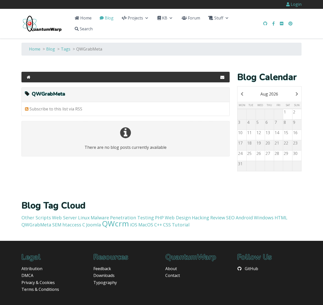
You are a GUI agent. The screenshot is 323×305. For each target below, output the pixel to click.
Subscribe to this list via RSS (56, 109)
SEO (230, 218)
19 (258, 143)
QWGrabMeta (36, 225)
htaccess (71, 225)
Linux (84, 218)
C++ (158, 225)
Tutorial (181, 225)
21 (277, 143)
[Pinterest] (290, 23)
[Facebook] (273, 23)
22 (286, 143)
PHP (159, 218)
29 (286, 153)
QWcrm (115, 223)
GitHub (251, 268)
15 (286, 132)
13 (267, 132)
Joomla (93, 225)
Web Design (178, 218)
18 (249, 143)
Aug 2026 (269, 94)
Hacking (200, 218)
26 (258, 153)
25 (249, 153)
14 (277, 132)
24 (240, 153)
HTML (281, 218)
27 (267, 153)
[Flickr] (281, 23)
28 (277, 153)
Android (244, 218)
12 (258, 132)
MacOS (145, 225)
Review (217, 218)
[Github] (265, 23)
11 (249, 132)
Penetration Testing (132, 218)
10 (240, 132)
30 (295, 153)
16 (295, 132)
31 (240, 164)
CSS (167, 225)
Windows (264, 218)
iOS (133, 225)
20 (267, 143)
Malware (100, 218)
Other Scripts (36, 218)
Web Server (64, 218)
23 (295, 143)
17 (240, 143)
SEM (56, 225)
